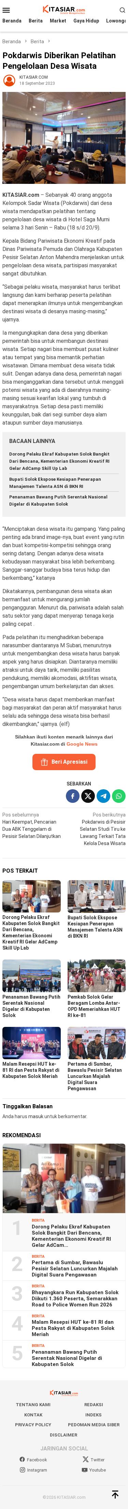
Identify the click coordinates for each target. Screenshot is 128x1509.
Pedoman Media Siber (93, 1424)
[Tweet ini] (88, 796)
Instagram (37, 1470)
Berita (38, 1220)
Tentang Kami (33, 1404)
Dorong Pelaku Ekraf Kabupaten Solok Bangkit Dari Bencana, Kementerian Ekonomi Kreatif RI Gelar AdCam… (71, 1236)
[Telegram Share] (103, 796)
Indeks (93, 1414)
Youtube (97, 1470)
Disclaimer (63, 1434)
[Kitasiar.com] (64, 9)
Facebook (37, 1459)
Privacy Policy (33, 1424)
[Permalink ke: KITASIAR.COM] (9, 79)
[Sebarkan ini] (73, 796)
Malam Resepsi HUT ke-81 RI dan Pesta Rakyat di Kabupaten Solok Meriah (30, 1070)
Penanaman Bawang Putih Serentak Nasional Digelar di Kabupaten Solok (67, 1358)
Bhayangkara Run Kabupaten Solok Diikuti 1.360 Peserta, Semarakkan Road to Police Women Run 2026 (75, 1298)
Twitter (97, 1459)
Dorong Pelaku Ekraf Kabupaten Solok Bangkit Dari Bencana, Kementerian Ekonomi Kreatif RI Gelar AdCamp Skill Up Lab (59, 461)
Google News (82, 744)
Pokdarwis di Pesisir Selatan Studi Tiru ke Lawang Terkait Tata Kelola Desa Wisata (103, 829)
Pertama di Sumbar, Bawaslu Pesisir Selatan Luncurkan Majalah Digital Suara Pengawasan (95, 1076)
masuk (35, 1116)
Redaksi (93, 1404)
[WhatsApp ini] (119, 796)
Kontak (33, 1414)
